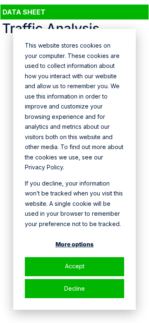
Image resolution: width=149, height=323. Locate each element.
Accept (74, 266)
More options (74, 244)
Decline (74, 288)
